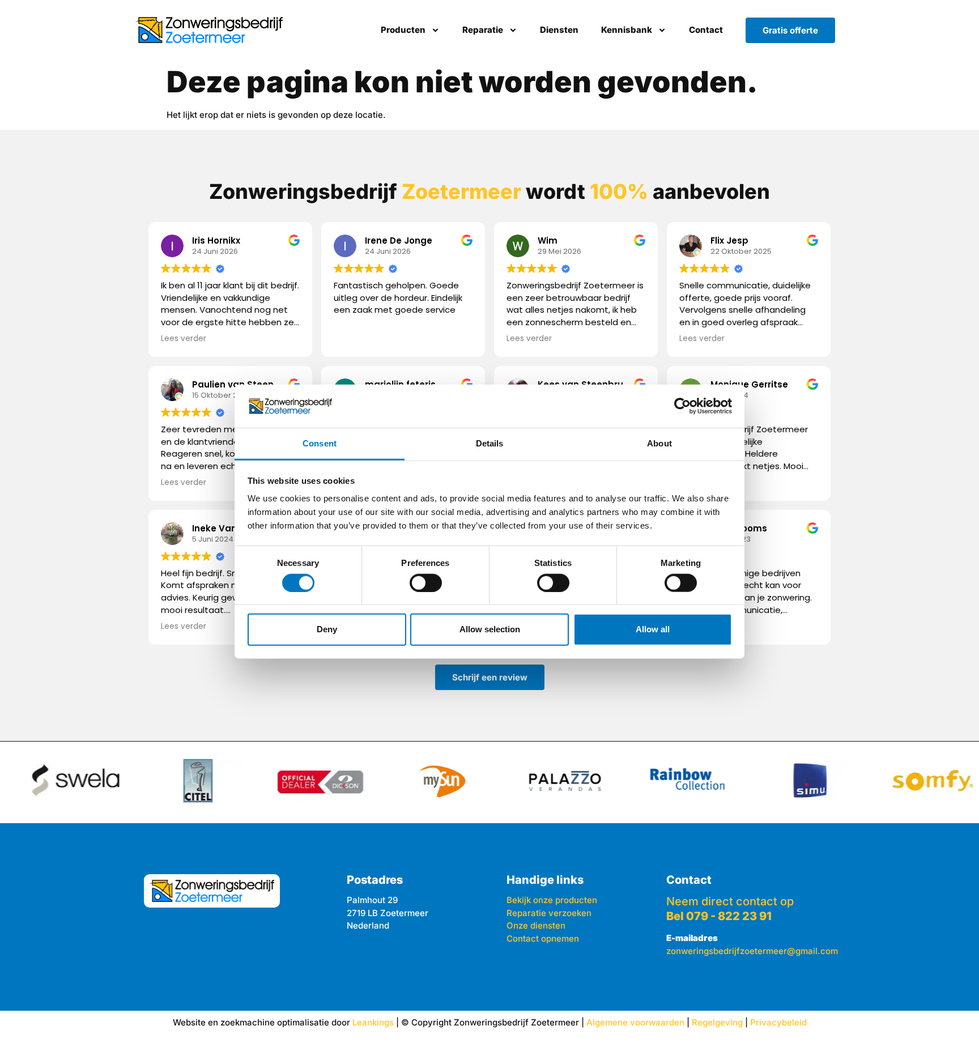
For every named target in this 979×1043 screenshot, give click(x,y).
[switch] (426, 582)
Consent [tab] (320, 443)
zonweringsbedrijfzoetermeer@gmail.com (752, 951)
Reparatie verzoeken (548, 913)
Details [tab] (490, 443)
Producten (403, 29)
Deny (327, 629)
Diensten (559, 29)
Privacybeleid (778, 1022)
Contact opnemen (542, 938)
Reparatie (482, 29)
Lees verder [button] (183, 339)
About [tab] (659, 443)
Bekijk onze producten (551, 900)
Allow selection (489, 629)
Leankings (373, 1022)
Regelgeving (717, 1022)
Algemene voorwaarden (635, 1022)
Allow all (653, 629)
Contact (706, 29)
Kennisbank (626, 29)
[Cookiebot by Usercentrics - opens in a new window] (682, 406)
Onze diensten (535, 925)
